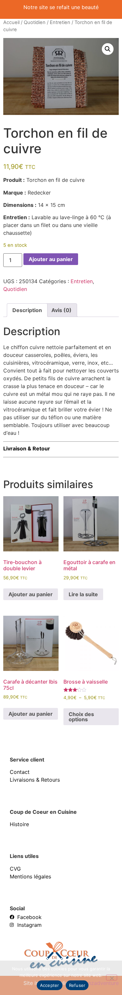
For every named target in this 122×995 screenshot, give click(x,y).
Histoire (19, 824)
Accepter (49, 985)
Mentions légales (30, 876)
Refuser (77, 985)
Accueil (11, 22)
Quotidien (35, 22)
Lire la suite (83, 594)
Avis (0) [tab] (61, 310)
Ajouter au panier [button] (30, 594)
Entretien (60, 22)
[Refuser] (111, 977)
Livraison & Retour (26, 448)
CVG (15, 868)
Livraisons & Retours (35, 779)
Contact (20, 772)
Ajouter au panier (51, 259)
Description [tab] (27, 310)
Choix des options (81, 717)
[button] (108, 49)
